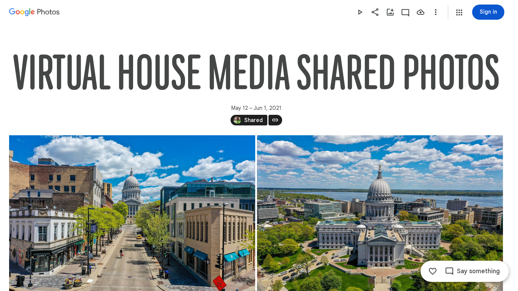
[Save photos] (420, 12)
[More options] (435, 12)
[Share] (375, 12)
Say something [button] (478, 271)
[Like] (432, 271)
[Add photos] (390, 12)
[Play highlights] (360, 12)
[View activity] (405, 12)
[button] (459, 12)
